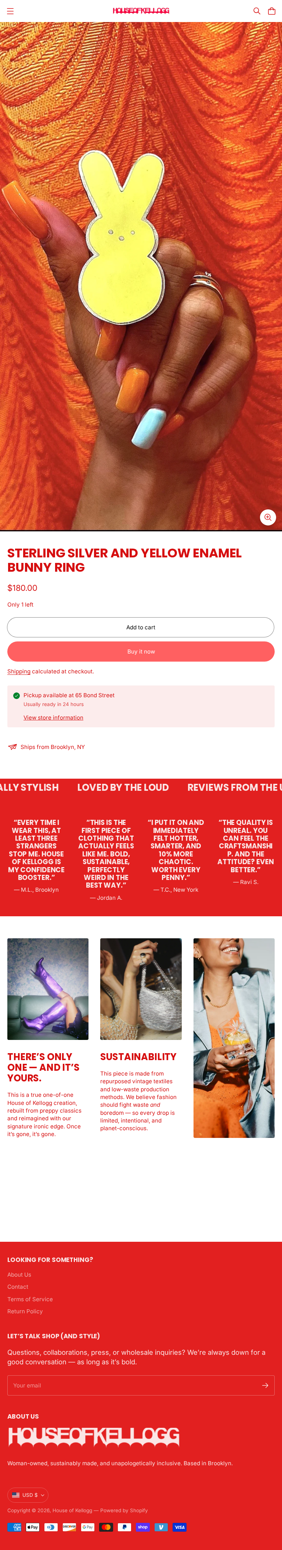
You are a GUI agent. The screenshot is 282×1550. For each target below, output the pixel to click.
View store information (53, 717)
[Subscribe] (265, 1385)
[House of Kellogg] (141, 11)
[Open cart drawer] (271, 11)
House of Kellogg (72, 1510)
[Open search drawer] (257, 11)
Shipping (18, 671)
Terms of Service (30, 1299)
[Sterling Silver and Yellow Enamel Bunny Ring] (141, 276)
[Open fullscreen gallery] (268, 517)
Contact (17, 1286)
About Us (19, 1274)
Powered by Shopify (124, 1510)
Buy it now (141, 651)
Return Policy (25, 1311)
